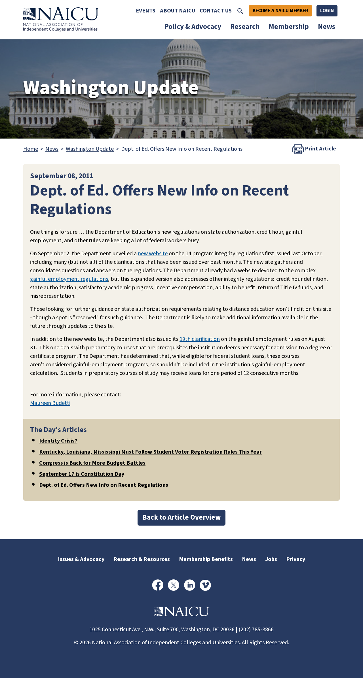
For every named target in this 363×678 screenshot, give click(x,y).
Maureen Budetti (50, 403)
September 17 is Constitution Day (81, 474)
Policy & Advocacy (192, 27)
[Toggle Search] (240, 11)
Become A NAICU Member (280, 10)
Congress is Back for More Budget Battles (92, 463)
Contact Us (216, 11)
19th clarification (200, 339)
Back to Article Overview (181, 517)
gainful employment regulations (69, 279)
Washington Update (90, 149)
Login (327, 10)
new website (153, 254)
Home (30, 149)
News (326, 27)
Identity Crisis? (58, 441)
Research (244, 27)
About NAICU (177, 11)
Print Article (320, 148)
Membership (289, 27)
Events (145, 11)
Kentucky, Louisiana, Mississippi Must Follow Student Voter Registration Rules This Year (150, 452)
